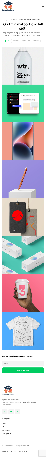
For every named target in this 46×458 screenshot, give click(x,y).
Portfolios (14, 20)
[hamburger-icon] (43, 6)
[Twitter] (11, 411)
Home (7, 20)
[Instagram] (17, 411)
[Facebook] (4, 411)
